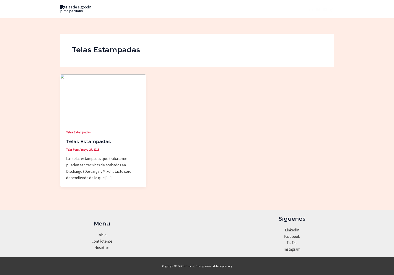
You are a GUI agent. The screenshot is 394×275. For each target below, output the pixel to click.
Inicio (102, 234)
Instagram (292, 249)
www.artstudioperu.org (218, 266)
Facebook (292, 236)
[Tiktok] (332, 10)
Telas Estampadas (78, 132)
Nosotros (144, 9)
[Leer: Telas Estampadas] (103, 98)
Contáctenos (102, 241)
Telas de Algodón (174, 9)
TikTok (292, 242)
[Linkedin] (311, 10)
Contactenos (246, 9)
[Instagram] (325, 10)
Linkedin (292, 230)
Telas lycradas (212, 9)
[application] (190, 9)
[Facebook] (318, 10)
